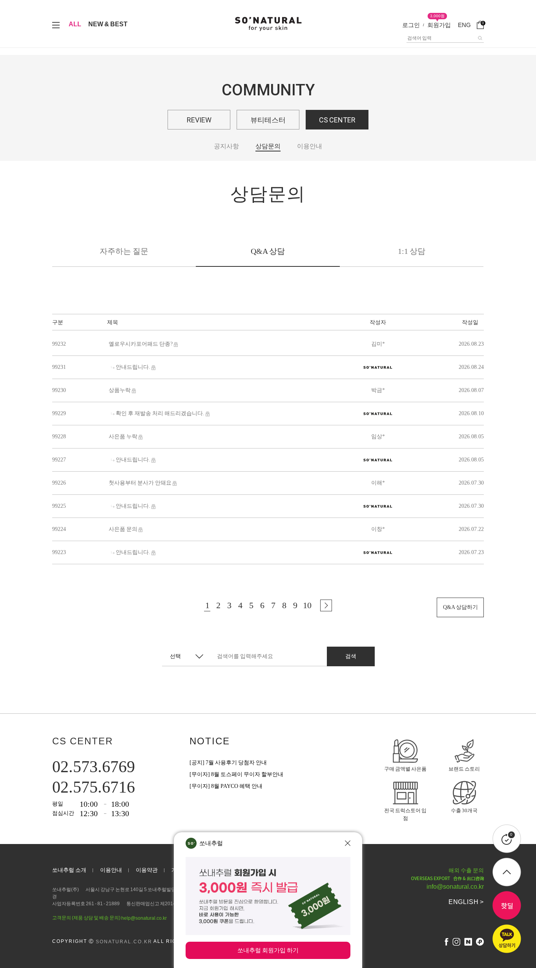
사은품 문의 (123, 529)
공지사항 (226, 146)
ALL (75, 24)
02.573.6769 (93, 767)
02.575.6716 (93, 787)
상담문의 (268, 146)
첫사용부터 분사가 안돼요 (140, 483)
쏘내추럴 (211, 843)
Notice (210, 741)
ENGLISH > (466, 902)
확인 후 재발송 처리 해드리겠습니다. (160, 413)
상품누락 (120, 390)
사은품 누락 (123, 436)
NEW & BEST (108, 24)
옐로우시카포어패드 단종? (141, 344)
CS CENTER (337, 120)
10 (307, 605)
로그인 (411, 25)
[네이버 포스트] (468, 942)
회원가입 (439, 25)
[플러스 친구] (480, 942)
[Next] (326, 605)
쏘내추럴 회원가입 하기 (268, 950)
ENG (464, 25)
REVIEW (199, 120)
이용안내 (309, 146)
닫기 (347, 843)
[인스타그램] (456, 942)
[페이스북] (446, 942)
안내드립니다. (133, 367)
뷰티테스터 (268, 120)
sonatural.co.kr (124, 941)
